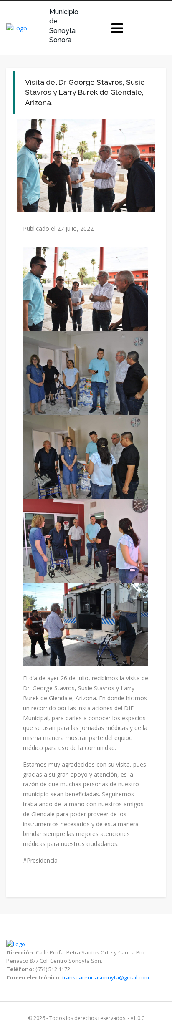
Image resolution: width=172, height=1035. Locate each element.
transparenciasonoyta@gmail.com (105, 977)
